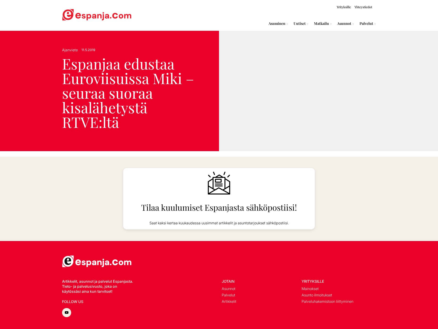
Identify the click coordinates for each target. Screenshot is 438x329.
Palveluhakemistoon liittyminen (327, 301)
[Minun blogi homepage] (73, 15)
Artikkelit (229, 301)
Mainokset (310, 288)
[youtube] (66, 312)
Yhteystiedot (363, 7)
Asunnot (344, 23)
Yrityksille (344, 7)
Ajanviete (70, 50)
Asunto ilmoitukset (317, 295)
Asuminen (277, 23)
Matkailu (321, 23)
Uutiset (300, 23)
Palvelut (366, 23)
